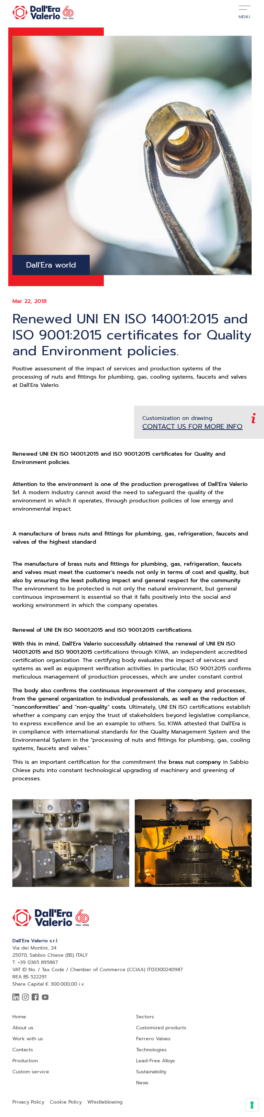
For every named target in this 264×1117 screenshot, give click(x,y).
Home (19, 1016)
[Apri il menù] (245, 12)
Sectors (145, 1016)
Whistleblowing (104, 1102)
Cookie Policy (66, 1102)
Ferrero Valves (153, 1038)
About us (22, 1027)
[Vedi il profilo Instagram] (25, 997)
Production (25, 1060)
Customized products (161, 1027)
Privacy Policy (28, 1102)
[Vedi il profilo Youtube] (45, 997)
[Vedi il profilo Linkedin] (15, 997)
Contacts (22, 1049)
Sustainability (151, 1071)
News (142, 1082)
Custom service (30, 1071)
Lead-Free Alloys (155, 1060)
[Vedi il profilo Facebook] (35, 997)
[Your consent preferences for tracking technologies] (251, 1104)
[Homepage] (43, 12)
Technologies (151, 1049)
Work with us (27, 1038)
